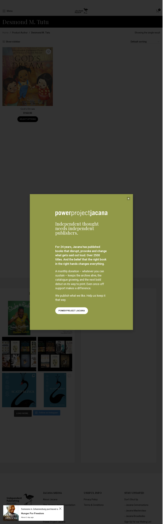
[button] (128, 198)
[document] (81, 262)
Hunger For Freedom (32, 513)
